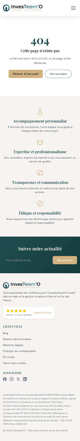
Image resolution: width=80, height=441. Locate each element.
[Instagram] (11, 379)
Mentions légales (13, 345)
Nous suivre (65, 260)
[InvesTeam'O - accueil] (40, 285)
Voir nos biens (58, 74)
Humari (64, 430)
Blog (5, 333)
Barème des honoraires (17, 339)
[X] (18, 379)
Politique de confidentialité (19, 351)
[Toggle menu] (73, 8)
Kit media (9, 357)
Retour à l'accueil (25, 74)
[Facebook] (5, 379)
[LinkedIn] (25, 379)
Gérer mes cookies (14, 363)
